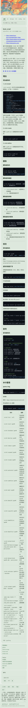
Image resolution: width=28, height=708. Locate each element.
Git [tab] (7, 19)
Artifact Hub (5, 653)
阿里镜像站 (4, 645)
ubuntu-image (5, 649)
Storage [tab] (12, 19)
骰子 (3, 689)
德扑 (13, 686)
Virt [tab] (16, 19)
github (4, 647)
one (9, 680)
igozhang (5, 2)
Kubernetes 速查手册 (7, 663)
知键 (17, 686)
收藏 (3, 667)
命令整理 (13, 71)
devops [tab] (25, 19)
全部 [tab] (4, 19)
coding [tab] (20, 19)
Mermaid (4, 665)
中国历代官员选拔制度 (7, 661)
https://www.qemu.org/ (12, 43)
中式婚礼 (4, 659)
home (25, 699)
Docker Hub (5, 651)
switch (23, 12)
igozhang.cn (5, 704)
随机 (5, 680)
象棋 (9, 686)
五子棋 (3, 686)
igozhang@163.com (14, 704)
